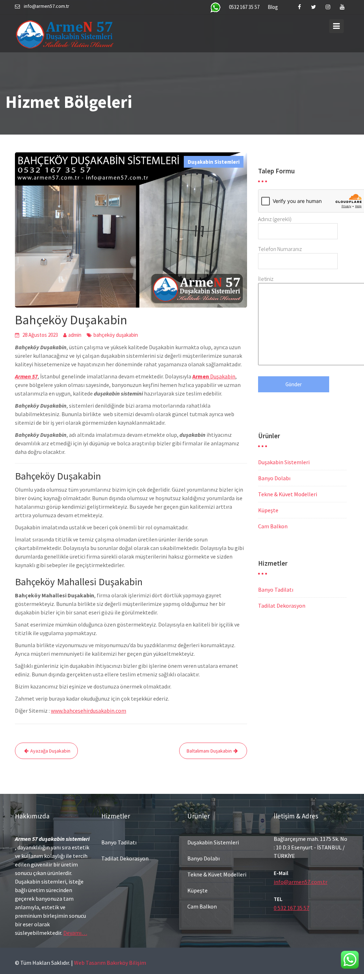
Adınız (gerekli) (274, 218)
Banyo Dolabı (274, 478)
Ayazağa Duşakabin (50, 751)
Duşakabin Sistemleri (214, 161)
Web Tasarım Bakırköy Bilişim (110, 962)
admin (74, 334)
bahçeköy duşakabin (115, 334)
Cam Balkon (273, 526)
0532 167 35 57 (244, 7)
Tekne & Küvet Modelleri (287, 494)
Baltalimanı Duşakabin (209, 751)
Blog (273, 7)
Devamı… (75, 932)
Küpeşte (268, 510)
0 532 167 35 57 (291, 907)
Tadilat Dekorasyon (281, 605)
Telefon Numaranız (280, 248)
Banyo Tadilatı (275, 589)
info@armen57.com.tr (300, 881)
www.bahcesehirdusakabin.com (88, 710)
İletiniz (265, 278)
